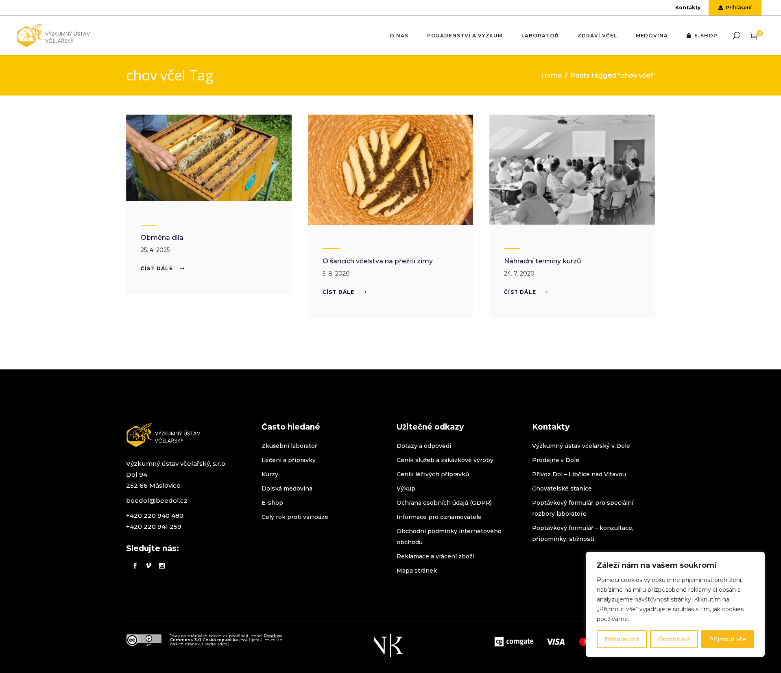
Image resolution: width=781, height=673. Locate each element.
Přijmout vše (727, 639)
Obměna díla (162, 237)
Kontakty (687, 7)
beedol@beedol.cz (157, 500)
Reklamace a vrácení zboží (435, 556)
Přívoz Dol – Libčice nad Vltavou (579, 474)
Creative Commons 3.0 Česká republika (226, 638)
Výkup (406, 488)
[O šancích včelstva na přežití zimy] (390, 170)
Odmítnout (674, 639)
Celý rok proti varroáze (295, 517)
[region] (675, 604)
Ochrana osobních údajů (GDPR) (444, 502)
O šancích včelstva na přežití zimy (378, 261)
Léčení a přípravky (289, 460)
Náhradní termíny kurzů (542, 261)
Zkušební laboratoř (289, 445)
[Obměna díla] (209, 158)
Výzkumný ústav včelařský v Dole (581, 445)
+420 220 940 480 (154, 515)
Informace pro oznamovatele (439, 517)
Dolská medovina (287, 488)
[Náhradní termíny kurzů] (572, 170)
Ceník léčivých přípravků (433, 474)
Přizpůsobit (621, 639)
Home (551, 75)
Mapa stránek (417, 570)
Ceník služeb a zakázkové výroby (445, 460)
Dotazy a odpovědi (424, 445)
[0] (754, 35)
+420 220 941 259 (153, 526)
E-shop (272, 502)
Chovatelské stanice (562, 488)
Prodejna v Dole (555, 460)
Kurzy (270, 474)
